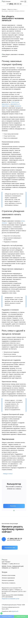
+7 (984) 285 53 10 (14, 539)
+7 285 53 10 (14, 4)
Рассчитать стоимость (7, 616)
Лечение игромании (8, 580)
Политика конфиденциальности (10, 607)
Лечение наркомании (8, 578)
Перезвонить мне (10, 547)
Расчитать (13, 506)
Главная (4, 9)
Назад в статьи (7, 473)
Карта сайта (5, 609)
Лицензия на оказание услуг (10, 598)
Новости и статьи (12, 9)
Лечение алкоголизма (8, 575)
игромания (18, 106)
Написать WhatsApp (21, 616)
